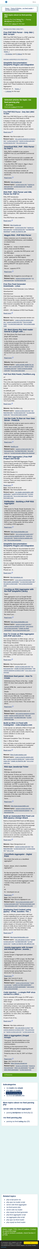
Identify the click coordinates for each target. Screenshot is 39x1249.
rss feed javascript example (21, 810)
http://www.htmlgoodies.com (19, 937)
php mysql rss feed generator (17, 1212)
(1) (19, 1113)
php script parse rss (21, 143)
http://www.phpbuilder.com (19, 531)
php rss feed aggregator (14, 540)
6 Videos (19, 54)
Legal (10, 1229)
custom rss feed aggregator (22, 985)
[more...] (6, 51)
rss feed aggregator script (11, 904)
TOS (15, 1229)
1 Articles (8, 91)
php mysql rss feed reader (15, 1222)
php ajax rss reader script (15, 1202)
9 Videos (13, 107)
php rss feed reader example (19, 414)
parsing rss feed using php (26, 141)
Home (4, 1229)
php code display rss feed (22, 939)
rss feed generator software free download (22, 453)
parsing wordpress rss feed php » (16, 59)
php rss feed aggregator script (24, 534)
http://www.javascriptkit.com (20, 806)
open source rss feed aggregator (15, 987)
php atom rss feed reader (11, 584)
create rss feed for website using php (14, 536)
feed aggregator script (11, 906)
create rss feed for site (18, 231)
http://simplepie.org (16, 577)
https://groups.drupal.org (19, 1063)
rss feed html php (20, 451)
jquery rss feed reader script (16, 366)
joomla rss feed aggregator (22, 983)
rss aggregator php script (26, 906)
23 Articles (8, 54)
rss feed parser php (12, 141)
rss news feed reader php (15, 324)
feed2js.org (14, 446)
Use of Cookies (23, 1229)
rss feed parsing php (9, 143)
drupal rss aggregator (22, 1066)
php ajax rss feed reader (15, 1220)
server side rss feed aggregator (23, 580)
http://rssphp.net (16, 182)
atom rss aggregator (21, 1068)
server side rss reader (14, 1210)
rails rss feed (10, 850)
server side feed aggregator (16, 1205)
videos (14, 24)
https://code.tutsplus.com (18, 755)
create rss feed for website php (15, 759)
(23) (18, 1121)
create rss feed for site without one (23, 944)
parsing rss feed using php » (14, 29)
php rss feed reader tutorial (18, 370)
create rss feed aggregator (23, 668)
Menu (34, 2)
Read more (7, 132)
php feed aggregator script (27, 904)
